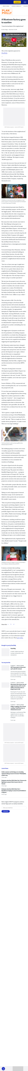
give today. (20, 638)
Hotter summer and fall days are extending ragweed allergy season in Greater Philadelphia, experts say (14, 773)
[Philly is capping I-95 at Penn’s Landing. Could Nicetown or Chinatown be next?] (5, 709)
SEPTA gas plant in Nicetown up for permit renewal (18, 668)
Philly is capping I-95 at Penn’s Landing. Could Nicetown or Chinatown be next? (18, 708)
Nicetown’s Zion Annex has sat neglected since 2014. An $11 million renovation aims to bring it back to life (18, 687)
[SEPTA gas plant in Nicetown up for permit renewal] (5, 669)
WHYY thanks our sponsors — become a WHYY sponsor (14, 127)
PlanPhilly (4, 53)
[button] (3, 1068)
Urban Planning (6, 6)
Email (13, 624)
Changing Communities (16, 6)
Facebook (8, 624)
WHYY (5, 2)
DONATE (17, 2)
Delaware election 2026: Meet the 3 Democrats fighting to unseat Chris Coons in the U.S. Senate (14, 782)
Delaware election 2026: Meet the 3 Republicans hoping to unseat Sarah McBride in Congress (14, 790)
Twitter (10, 624)
